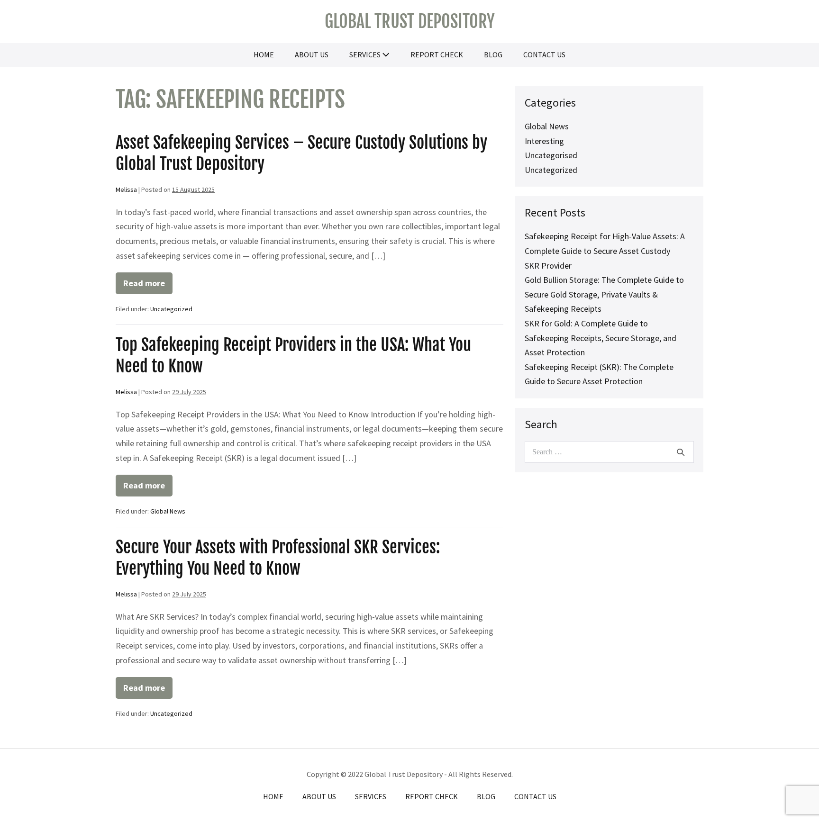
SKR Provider (548, 265)
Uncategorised (551, 155)
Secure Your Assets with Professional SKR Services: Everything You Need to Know (278, 558)
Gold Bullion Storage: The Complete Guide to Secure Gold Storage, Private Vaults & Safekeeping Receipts (604, 294)
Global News (167, 511)
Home (264, 54)
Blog (493, 54)
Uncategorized (171, 309)
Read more (148, 286)
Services (365, 54)
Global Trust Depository (410, 21)
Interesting (544, 140)
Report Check (436, 54)
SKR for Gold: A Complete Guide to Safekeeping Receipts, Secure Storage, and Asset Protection (600, 338)
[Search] (680, 451)
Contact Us (544, 54)
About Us (311, 54)
